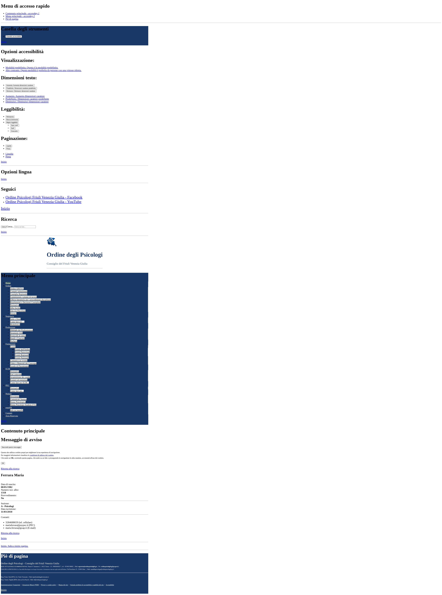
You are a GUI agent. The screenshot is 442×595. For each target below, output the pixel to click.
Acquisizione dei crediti (20, 377)
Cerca (4, 227)
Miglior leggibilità (11, 122)
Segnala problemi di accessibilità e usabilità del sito (87, 585)
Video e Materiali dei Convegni (23, 363)
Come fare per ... (17, 322)
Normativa (14, 305)
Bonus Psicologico (18, 402)
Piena (8, 149)
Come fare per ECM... (19, 382)
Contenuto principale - (22, 13)
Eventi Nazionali (22, 358)
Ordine (8, 286)
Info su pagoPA (16, 410)
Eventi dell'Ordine (22, 349)
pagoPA (9, 407)
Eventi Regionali (22, 355)
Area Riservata (12, 416)
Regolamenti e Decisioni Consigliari (25, 302)
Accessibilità (110, 585)
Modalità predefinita (32, 67)
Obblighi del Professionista (21, 330)
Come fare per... (17, 391)
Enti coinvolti (16, 374)
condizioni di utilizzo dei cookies (42, 455)
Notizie (9, 394)
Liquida (8, 146)
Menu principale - (20, 16)
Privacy (13, 313)
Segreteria (10, 316)
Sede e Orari (15, 319)
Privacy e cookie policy (48, 585)
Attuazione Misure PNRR (30, 585)
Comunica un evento (18, 360)
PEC (7, 385)
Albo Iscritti (15, 308)
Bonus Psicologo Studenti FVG (23, 405)
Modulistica (15, 324)
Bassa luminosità (12, 119)
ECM (8, 369)
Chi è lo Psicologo (18, 311)
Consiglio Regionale (18, 294)
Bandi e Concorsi (17, 338)
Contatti (9, 413)
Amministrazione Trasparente (10, 585)
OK (3, 463)
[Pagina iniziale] (52, 245)
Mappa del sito (63, 585)
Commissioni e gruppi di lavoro (23, 297)
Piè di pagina (12, 19)
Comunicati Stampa (18, 399)
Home (8, 283)
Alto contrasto (43, 70)
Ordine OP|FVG (17, 288)
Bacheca (13, 341)
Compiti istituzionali (18, 291)
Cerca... (10, 226)
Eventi (13, 347)
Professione (10, 327)
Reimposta (10, 117)
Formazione (10, 344)
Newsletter (14, 396)
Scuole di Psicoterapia (19, 366)
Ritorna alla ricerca (10, 468)
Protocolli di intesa (18, 335)
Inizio (4, 41)
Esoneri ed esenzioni (18, 380)
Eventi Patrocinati (22, 352)
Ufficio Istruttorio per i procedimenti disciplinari (30, 299)
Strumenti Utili (16, 333)
